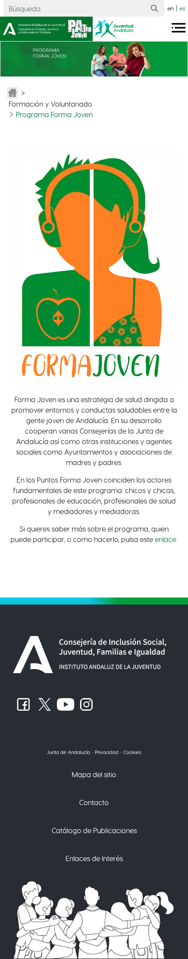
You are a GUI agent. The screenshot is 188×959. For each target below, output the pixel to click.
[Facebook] (23, 704)
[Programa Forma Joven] (94, 58)
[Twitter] (44, 704)
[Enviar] (154, 8)
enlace (165, 539)
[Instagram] (86, 704)
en (170, 8)
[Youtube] (65, 704)
